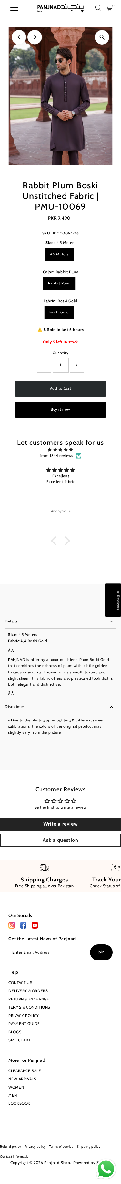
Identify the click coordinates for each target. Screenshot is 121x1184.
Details (11, 621)
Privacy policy (35, 1146)
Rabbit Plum (59, 283)
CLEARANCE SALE (24, 1071)
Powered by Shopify (92, 1162)
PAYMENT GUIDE (24, 1023)
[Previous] (19, 37)
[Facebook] (11, 927)
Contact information (15, 1156)
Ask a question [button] (60, 840)
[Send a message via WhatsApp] (106, 1169)
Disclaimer (14, 706)
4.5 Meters (59, 254)
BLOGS (14, 1032)
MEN (12, 1095)
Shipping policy (89, 1146)
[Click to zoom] (102, 37)
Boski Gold (59, 312)
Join (101, 952)
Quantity (61, 353)
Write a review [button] (60, 824)
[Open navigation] (14, 8)
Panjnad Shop (57, 1162)
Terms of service (61, 1146)
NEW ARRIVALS (22, 1079)
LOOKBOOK (19, 1103)
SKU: (46, 233)
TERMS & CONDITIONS (29, 1007)
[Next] (34, 37)
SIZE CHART (19, 1040)
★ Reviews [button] (118, 600)
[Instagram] (11, 1129)
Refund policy (10, 1146)
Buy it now (60, 409)
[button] (55, 540)
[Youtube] (20, 1129)
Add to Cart (60, 388)
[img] (60, 449)
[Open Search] (98, 8)
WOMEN (16, 1087)
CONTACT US (20, 982)
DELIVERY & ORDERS (28, 991)
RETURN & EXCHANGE (28, 999)
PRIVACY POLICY (23, 1015)
